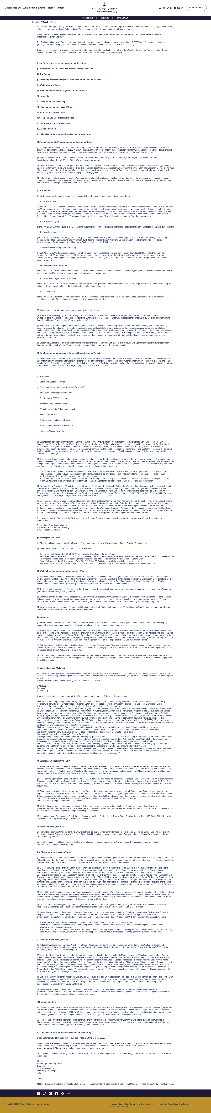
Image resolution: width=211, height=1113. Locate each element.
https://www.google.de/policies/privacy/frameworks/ (64, 801)
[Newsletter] (178, 8)
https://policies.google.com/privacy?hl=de (55, 844)
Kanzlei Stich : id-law (76, 1084)
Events (41, 8)
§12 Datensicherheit (46, 129)
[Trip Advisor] (182, 8)
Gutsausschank (13, 8)
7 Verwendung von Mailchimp (51, 101)
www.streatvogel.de (93, 358)
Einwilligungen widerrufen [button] (48, 530)
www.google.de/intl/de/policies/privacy (77, 994)
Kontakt (60, 8)
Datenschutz (124, 1104)
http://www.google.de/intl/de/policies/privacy (80, 811)
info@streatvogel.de (163, 27)
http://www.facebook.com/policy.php (119, 929)
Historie (51, 8)
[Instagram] (171, 8)
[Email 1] (164, 8)
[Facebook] (175, 8)
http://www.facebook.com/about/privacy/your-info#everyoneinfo (134, 932)
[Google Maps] (167, 8)
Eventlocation (29, 8)
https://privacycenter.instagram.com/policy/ (58, 927)
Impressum (113, 1104)
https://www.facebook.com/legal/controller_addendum (63, 925)
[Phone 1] (44, 1093)
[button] (196, 8)
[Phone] (160, 8)
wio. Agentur (44, 1104)
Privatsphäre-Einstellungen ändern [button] (52, 525)
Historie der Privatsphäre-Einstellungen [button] (54, 527)
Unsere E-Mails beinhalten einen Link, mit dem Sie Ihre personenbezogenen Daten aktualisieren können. (82, 696)
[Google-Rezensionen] (62, 1093)
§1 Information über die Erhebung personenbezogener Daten (65, 69)
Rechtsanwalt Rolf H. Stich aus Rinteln (104, 1084)
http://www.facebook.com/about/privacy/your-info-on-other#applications (70, 932)
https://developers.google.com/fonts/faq (102, 842)
